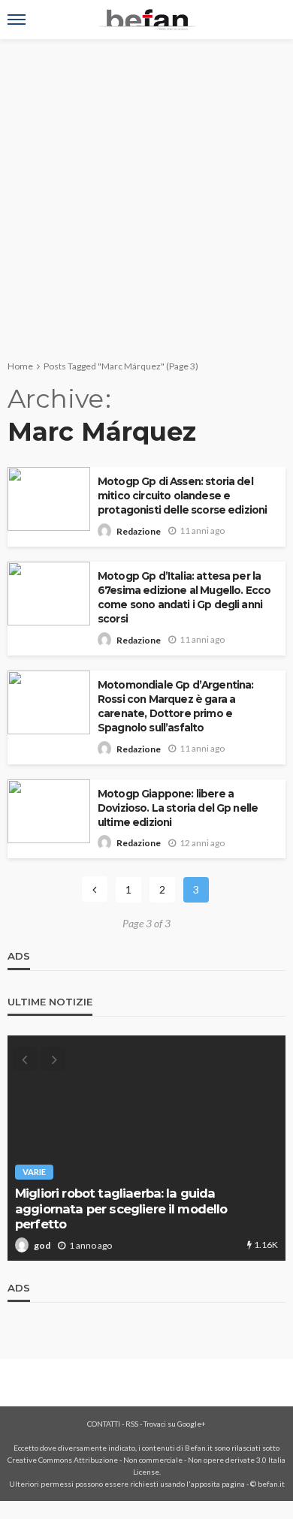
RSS (131, 1423)
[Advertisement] (146, 193)
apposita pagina (218, 1483)
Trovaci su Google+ (174, 1423)
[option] (146, 1148)
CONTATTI (103, 1423)
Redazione (138, 531)
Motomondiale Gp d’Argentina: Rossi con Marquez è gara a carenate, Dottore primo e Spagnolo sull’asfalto (175, 706)
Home (20, 366)
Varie (34, 1172)
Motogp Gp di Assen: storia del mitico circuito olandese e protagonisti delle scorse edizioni (182, 495)
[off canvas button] (17, 19)
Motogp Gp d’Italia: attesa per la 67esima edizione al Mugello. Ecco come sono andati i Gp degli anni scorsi (184, 597)
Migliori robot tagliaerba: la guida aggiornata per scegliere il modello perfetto (121, 1208)
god (42, 1245)
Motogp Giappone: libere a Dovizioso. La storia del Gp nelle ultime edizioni (178, 808)
